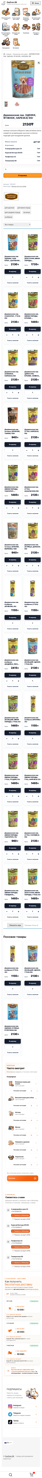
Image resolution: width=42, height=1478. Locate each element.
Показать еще (15, 925)
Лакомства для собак (20, 54)
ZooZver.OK (9, 1456)
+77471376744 (16, 1259)
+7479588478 (16, 1211)
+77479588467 (16, 1243)
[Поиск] (10, 1474)
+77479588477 (16, 1227)
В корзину (22, 175)
